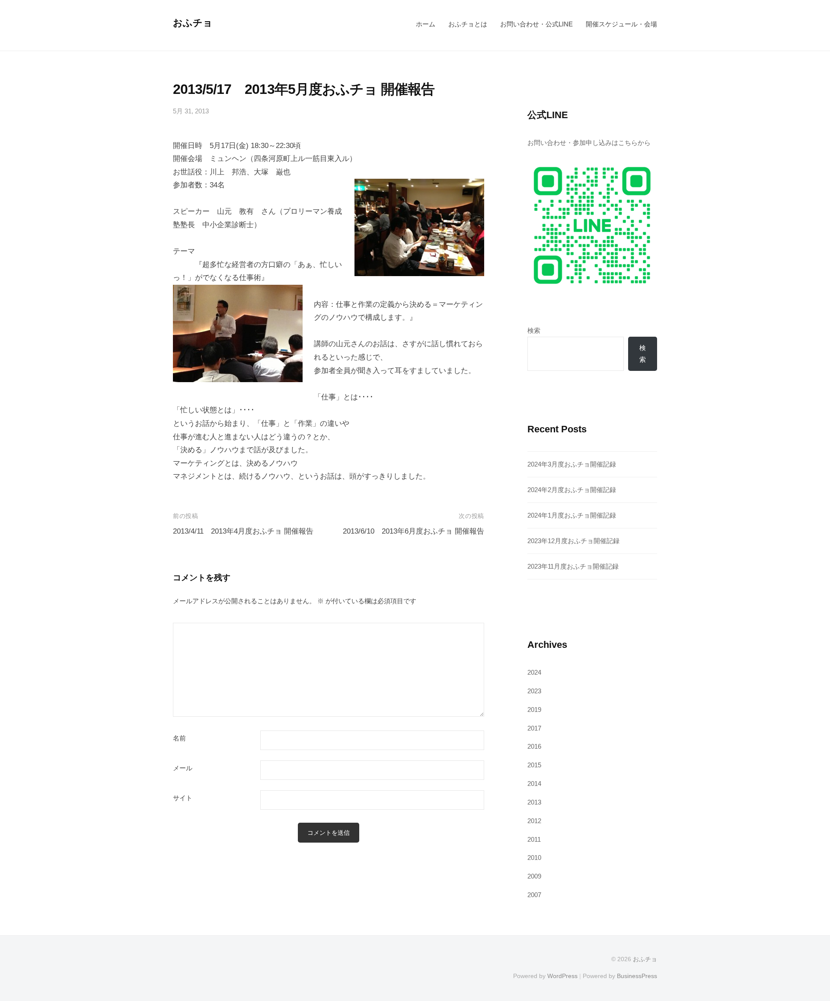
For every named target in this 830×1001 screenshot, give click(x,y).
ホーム (425, 24)
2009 (534, 876)
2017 (534, 728)
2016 (534, 746)
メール (182, 768)
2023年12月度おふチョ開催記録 (573, 540)
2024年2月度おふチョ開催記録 (571, 489)
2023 (534, 691)
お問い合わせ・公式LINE (536, 24)
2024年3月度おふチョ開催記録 (571, 464)
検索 (533, 330)
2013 (534, 802)
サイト (182, 798)
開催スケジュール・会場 (621, 24)
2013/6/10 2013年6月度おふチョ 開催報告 (413, 531)
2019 (534, 709)
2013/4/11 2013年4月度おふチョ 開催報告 (243, 531)
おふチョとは (467, 24)
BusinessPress (637, 975)
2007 (534, 894)
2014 (534, 783)
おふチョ (193, 22)
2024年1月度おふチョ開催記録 (571, 515)
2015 (534, 765)
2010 (534, 857)
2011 (534, 839)
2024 (534, 672)
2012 (534, 820)
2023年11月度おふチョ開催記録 (573, 566)
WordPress (562, 975)
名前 (179, 738)
